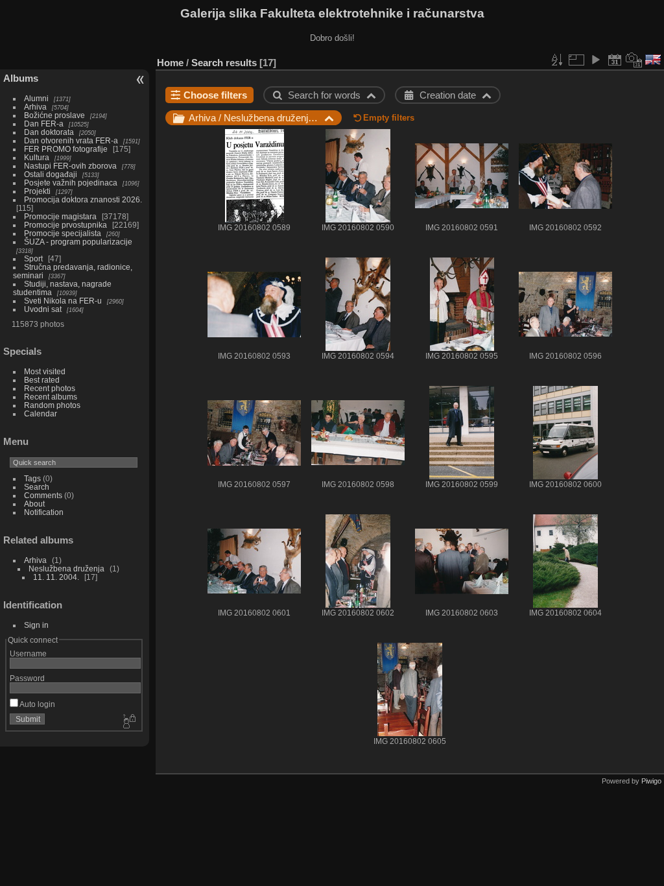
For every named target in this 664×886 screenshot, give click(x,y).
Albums (20, 78)
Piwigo (651, 781)
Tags (32, 478)
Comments (43, 495)
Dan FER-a (44, 123)
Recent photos (49, 388)
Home (170, 62)
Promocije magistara (60, 216)
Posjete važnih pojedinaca (70, 182)
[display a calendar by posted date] (614, 59)
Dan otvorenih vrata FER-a (71, 140)
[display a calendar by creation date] (634, 59)
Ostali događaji (50, 174)
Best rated (42, 380)
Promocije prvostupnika (65, 225)
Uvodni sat (43, 309)
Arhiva (35, 106)
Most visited (44, 371)
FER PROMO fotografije (66, 149)
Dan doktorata (49, 132)
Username (28, 653)
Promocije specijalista (62, 233)
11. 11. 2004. (56, 577)
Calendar (40, 413)
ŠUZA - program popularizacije (78, 241)
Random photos (52, 405)
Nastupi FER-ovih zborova (70, 166)
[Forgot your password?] (128, 721)
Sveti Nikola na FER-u (63, 300)
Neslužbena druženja (66, 568)
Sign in (36, 625)
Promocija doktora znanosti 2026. (83, 199)
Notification (44, 512)
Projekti (37, 191)
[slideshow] (595, 59)
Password (27, 678)
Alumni (36, 98)
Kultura (36, 157)
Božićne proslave (54, 115)
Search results (224, 62)
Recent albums (50, 396)
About (34, 503)
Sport (33, 258)
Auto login (36, 704)
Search (36, 487)
